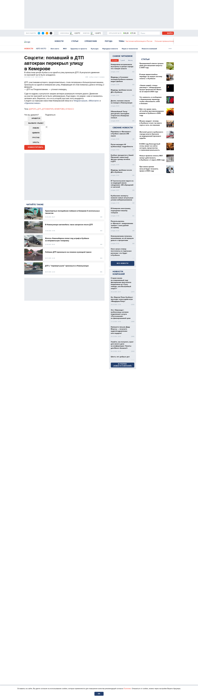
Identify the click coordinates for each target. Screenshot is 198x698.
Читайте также (35, 204)
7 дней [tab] (122, 60)
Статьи (74, 41)
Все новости (122, 263)
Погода (108, 41)
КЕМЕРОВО (59, 109)
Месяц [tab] (130, 60)
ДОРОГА (32, 109)
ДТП (39, 109)
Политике (127, 688)
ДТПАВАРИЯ (48, 109)
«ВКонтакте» (93, 101)
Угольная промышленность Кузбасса (154, 41)
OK (99, 694)
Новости (59, 41)
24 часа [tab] (114, 60)
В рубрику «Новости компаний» (122, 365)
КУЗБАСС (70, 109)
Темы (122, 41)
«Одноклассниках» (32, 103)
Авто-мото (41, 49)
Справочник (91, 41)
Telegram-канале (80, 101)
